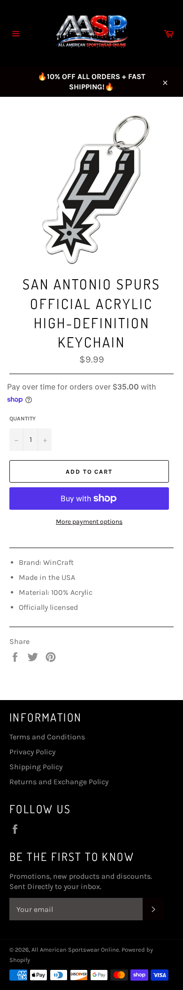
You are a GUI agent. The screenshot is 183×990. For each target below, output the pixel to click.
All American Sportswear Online (75, 949)
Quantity (22, 418)
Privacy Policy (32, 751)
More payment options (89, 522)
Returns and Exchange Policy (58, 781)
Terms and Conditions (47, 736)
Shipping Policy (35, 766)
